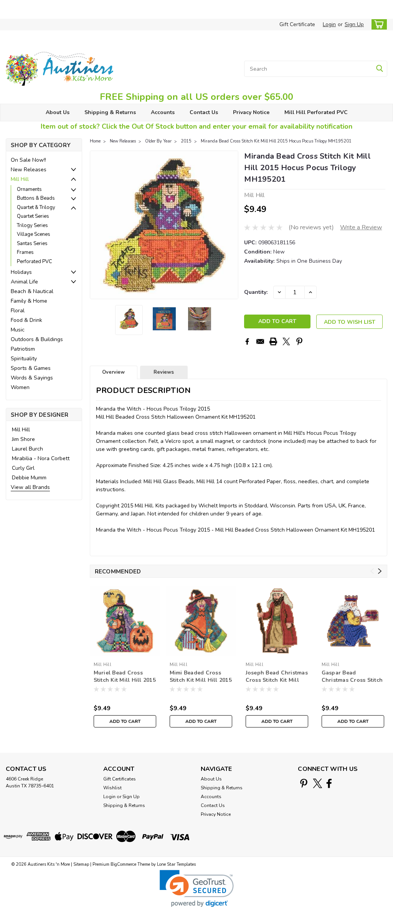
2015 (186, 141)
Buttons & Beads (36, 198)
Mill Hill (20, 179)
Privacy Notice (251, 112)
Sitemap (81, 864)
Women (20, 387)
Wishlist (112, 788)
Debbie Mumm (29, 477)
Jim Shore (23, 439)
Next (231, 225)
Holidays (21, 272)
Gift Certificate (297, 24)
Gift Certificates (119, 779)
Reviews (164, 372)
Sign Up (354, 24)
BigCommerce (123, 864)
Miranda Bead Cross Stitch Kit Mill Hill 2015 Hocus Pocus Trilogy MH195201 (276, 141)
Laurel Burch (27, 448)
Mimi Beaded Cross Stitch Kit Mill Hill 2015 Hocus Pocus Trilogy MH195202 (201, 676)
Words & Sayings (32, 377)
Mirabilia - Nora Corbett (40, 458)
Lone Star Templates (176, 864)
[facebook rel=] (329, 783)
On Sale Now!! (28, 160)
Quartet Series (33, 216)
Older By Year (158, 141)
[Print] (273, 341)
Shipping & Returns (110, 112)
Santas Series (32, 243)
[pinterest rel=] (304, 783)
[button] (196, 888)
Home (95, 141)
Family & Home (29, 301)
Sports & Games (31, 368)
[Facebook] (247, 341)
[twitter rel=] (317, 783)
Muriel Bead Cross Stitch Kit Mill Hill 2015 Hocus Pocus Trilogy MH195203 (125, 676)
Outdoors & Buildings (37, 339)
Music (18, 329)
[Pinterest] (299, 341)
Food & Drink (26, 320)
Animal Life (24, 281)
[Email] (260, 341)
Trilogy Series (32, 225)
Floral (18, 310)
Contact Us (204, 112)
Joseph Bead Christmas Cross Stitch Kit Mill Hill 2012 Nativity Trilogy (277, 676)
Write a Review (361, 227)
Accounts (163, 112)
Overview (113, 372)
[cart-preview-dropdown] (377, 24)
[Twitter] (286, 341)
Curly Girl (23, 468)
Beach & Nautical (32, 291)
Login (329, 24)
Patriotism (23, 349)
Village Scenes (33, 234)
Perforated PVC (34, 261)
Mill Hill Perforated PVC (316, 112)
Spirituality (24, 358)
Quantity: (256, 292)
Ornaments (29, 189)
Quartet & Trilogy (36, 207)
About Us (57, 112)
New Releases (28, 169)
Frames (25, 252)
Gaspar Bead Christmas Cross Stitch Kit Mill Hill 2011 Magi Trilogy (352, 676)
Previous (96, 225)
